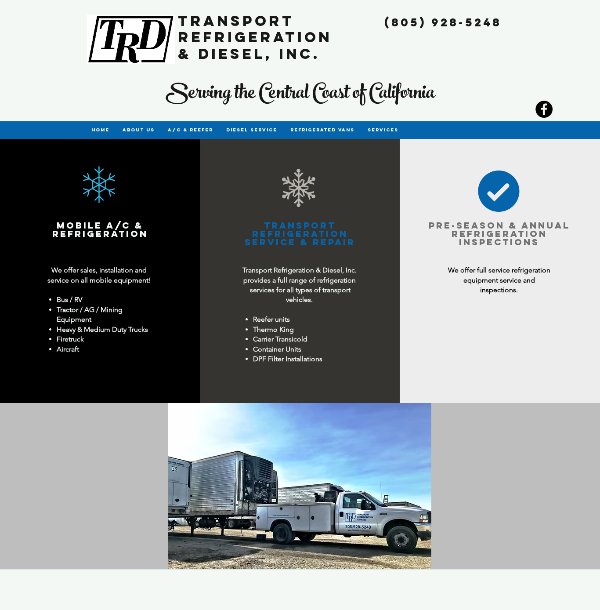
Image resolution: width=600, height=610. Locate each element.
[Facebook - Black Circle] (544, 109)
